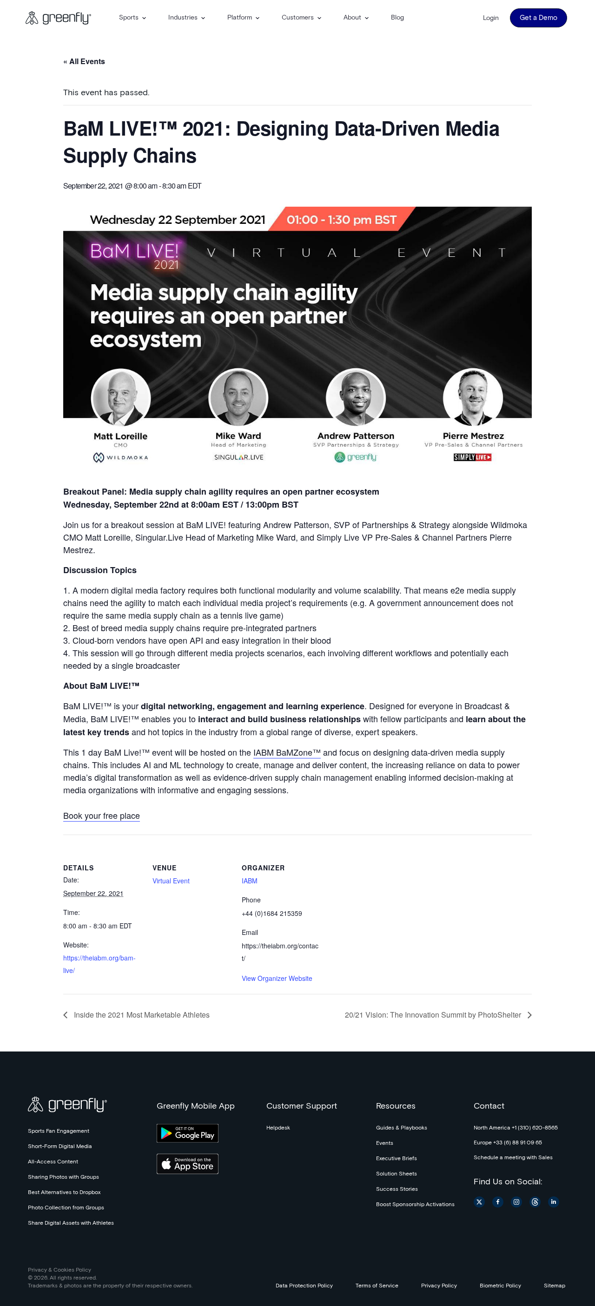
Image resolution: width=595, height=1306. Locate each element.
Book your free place (101, 815)
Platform (239, 17)
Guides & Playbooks (401, 1128)
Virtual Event (171, 880)
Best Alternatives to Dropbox (64, 1192)
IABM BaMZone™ (287, 752)
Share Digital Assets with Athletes (71, 1223)
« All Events (84, 61)
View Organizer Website (277, 978)
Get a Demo (538, 17)
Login (491, 18)
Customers (298, 17)
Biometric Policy (500, 1286)
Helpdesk (278, 1128)
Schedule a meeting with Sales (513, 1158)
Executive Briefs (396, 1159)
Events (384, 1143)
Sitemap (554, 1286)
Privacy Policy (439, 1286)
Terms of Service (377, 1286)
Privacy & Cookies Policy (59, 1270)
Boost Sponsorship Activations (415, 1205)
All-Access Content (53, 1162)
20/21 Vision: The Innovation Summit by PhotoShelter (434, 1014)
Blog (397, 17)
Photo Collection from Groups (66, 1208)
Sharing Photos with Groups (63, 1177)
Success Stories (397, 1189)
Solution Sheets (396, 1174)
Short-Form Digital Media (60, 1146)
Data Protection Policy (304, 1286)
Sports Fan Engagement (58, 1131)
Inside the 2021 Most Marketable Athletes (141, 1014)
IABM (250, 880)
